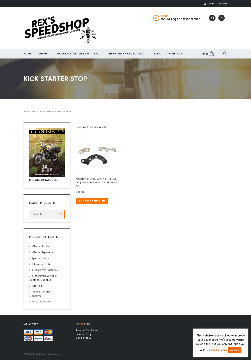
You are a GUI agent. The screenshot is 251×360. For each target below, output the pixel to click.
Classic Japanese (42, 252)
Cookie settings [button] (217, 350)
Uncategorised (41, 301)
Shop (97, 53)
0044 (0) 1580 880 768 (181, 19)
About (44, 53)
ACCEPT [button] (234, 349)
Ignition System (41, 258)
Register (222, 3)
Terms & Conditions (87, 330)
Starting (37, 285)
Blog (157, 53)
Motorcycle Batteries (45, 270)
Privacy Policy (83, 334)
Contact (175, 53)
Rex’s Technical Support (127, 53)
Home (27, 53)
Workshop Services (71, 53)
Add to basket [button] (89, 201)
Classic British (40, 246)
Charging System (42, 264)
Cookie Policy (83, 337)
